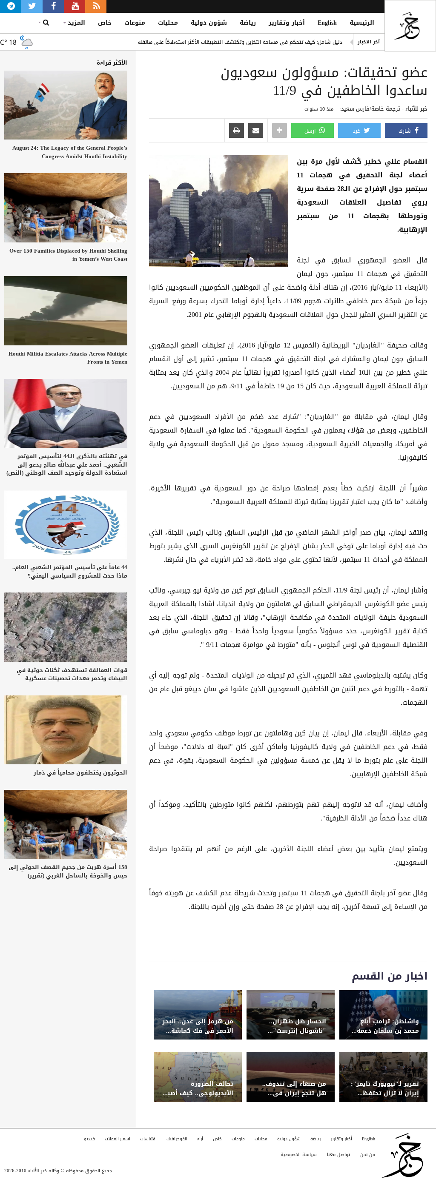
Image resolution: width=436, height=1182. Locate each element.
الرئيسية (362, 22)
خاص (105, 22)
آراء (200, 1139)
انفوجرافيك (176, 1139)
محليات (168, 22)
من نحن (367, 1154)
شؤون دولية (209, 22)
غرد (357, 131)
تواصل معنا (338, 1154)
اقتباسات (148, 1139)
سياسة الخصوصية (299, 1154)
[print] (236, 131)
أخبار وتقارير (287, 22)
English (327, 22)
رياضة (248, 22)
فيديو (89, 1139)
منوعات (134, 22)
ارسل (310, 131)
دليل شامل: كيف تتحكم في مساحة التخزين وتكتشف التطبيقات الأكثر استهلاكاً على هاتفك (240, 42)
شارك (406, 131)
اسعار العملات (117, 1139)
